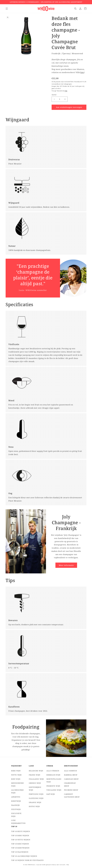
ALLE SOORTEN (70, 771)
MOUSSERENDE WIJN (17, 784)
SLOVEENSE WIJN (36, 798)
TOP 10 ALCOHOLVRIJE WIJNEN (24, 856)
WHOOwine (31, 864)
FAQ (65, 91)
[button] (6, 8)
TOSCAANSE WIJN (53, 790)
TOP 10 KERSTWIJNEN (20, 848)
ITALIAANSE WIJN (36, 779)
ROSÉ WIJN (15, 779)
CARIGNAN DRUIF (71, 779)
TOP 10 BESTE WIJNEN (20, 831)
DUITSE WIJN (34, 806)
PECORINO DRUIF (71, 790)
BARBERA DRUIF (70, 775)
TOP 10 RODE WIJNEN (20, 835)
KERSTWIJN (16, 801)
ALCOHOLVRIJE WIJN (17, 791)
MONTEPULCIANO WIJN (53, 780)
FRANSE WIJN (34, 775)
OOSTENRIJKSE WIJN (35, 788)
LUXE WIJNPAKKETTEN (18, 821)
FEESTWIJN (16, 809)
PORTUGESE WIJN (36, 794)
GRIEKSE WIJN (35, 783)
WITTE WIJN (16, 775)
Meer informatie (66, 565)
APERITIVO (15, 797)
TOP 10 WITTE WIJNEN (20, 840)
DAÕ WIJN (50, 794)
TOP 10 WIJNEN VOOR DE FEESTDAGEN (27, 860)
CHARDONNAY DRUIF (70, 784)
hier (82, 72)
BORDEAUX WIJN (53, 775)
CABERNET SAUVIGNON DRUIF (72, 795)
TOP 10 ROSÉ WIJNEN (20, 844)
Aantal (54, 95)
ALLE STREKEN (52, 771)
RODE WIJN (16, 771)
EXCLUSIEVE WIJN (16, 814)
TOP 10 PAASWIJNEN (19, 852)
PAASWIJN (15, 805)
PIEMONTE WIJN (53, 786)
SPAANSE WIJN (35, 802)
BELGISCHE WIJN (36, 771)
